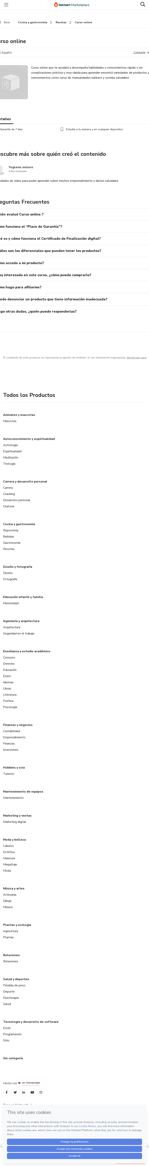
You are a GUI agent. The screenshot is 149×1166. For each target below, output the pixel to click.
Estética (9, 852)
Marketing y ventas (17, 816)
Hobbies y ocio (14, 767)
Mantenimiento (13, 798)
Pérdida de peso (14, 985)
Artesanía (9, 895)
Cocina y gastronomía (19, 524)
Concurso (9, 657)
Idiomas (8, 682)
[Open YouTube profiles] (32, 1092)
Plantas (8, 937)
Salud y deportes (16, 979)
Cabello (8, 846)
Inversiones (10, 750)
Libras (7, 688)
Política (8, 701)
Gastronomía (11, 543)
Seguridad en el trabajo (19, 633)
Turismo (8, 774)
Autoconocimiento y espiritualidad (29, 439)
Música (7, 907)
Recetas (9, 549)
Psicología (10, 707)
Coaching (9, 494)
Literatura (9, 695)
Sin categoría (13, 1058)
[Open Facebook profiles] (6, 1092)
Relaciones (11, 955)
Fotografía (10, 579)
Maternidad (11, 603)
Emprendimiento (14, 737)
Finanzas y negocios (18, 725)
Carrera (8, 488)
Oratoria (8, 506)
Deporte (9, 991)
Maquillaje (10, 864)
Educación (9, 670)
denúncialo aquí (136, 357)
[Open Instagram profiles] (41, 1092)
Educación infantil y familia (23, 597)
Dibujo (7, 901)
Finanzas (9, 743)
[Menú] (6, 5)
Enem (7, 676)
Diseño (8, 573)
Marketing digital (14, 822)
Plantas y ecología (17, 925)
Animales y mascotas (19, 415)
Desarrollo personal (16, 500)
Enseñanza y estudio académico (26, 651)
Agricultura (10, 931)
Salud (7, 1004)
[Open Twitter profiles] (15, 1092)
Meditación (10, 457)
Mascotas (9, 421)
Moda (7, 871)
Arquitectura (11, 627)
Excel (7, 1028)
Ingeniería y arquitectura (21, 621)
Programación (12, 1034)
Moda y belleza (14, 840)
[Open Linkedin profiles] (24, 1092)
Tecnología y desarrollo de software (31, 1022)
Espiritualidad (12, 451)
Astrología (10, 445)
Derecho (9, 664)
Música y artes (13, 888)
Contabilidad (11, 731)
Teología (9, 464)
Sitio (6, 1040)
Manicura (9, 858)
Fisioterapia (11, 998)
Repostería (10, 530)
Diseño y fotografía (17, 567)
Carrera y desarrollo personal (25, 481)
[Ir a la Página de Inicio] (73, 5)
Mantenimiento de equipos (23, 791)
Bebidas (8, 536)
